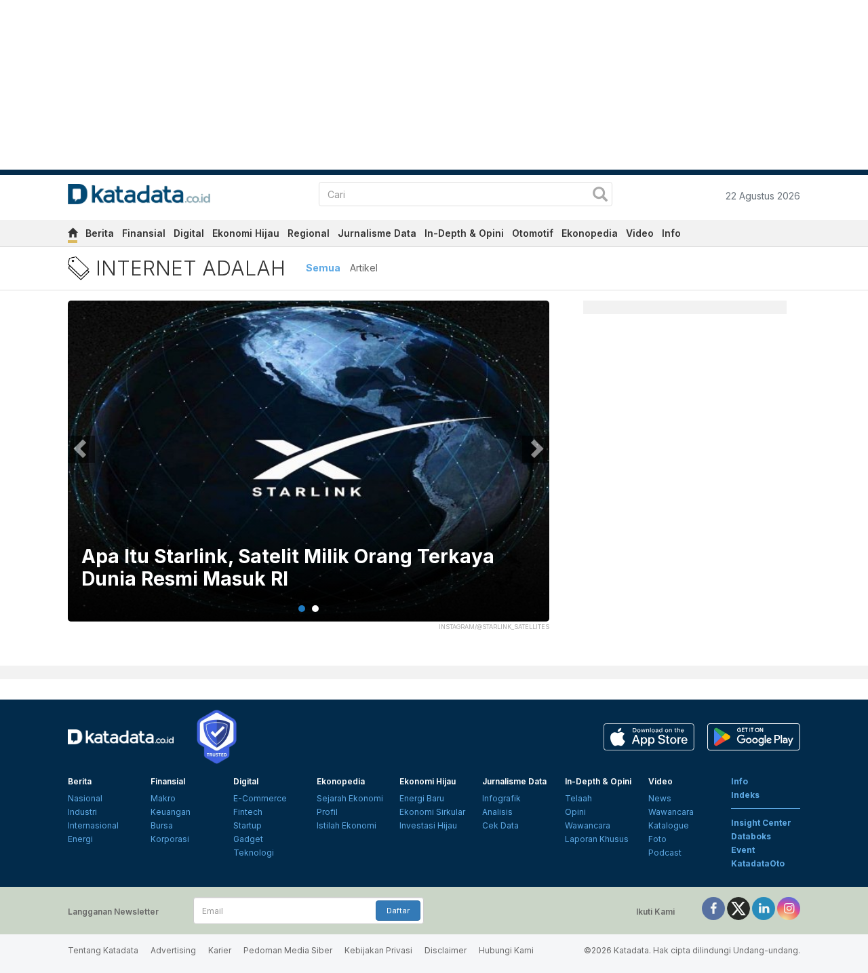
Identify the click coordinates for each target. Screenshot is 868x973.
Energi (80, 839)
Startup (247, 825)
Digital (189, 233)
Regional (309, 233)
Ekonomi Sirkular (432, 812)
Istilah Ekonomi (346, 825)
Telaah (578, 798)
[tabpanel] (308, 469)
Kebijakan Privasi (378, 950)
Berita (99, 233)
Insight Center (761, 823)
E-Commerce (260, 798)
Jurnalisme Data (377, 233)
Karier (219, 950)
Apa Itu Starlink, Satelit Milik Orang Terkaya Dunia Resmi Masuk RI (287, 568)
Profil (327, 812)
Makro (163, 798)
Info (671, 233)
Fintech (247, 812)
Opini (575, 812)
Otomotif (532, 233)
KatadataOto (758, 863)
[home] (72, 235)
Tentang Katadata (103, 950)
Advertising (173, 950)
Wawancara (587, 825)
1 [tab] (301, 608)
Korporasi (170, 839)
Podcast (665, 852)
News (659, 798)
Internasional (93, 825)
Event (743, 850)
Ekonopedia (589, 233)
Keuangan (171, 812)
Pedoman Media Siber (287, 950)
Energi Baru (421, 798)
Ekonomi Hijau (245, 233)
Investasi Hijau (428, 825)
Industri (82, 812)
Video (640, 233)
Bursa (162, 825)
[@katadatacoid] (788, 907)
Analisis (497, 812)
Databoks (751, 836)
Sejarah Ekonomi (350, 798)
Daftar (398, 910)
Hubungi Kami (506, 950)
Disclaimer (446, 950)
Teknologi (253, 852)
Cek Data (500, 825)
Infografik (501, 798)
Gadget (248, 839)
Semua (323, 267)
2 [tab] (315, 608)
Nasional (85, 798)
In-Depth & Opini (464, 233)
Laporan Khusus (597, 839)
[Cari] (600, 196)
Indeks (745, 795)
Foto (657, 839)
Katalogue (668, 825)
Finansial (143, 233)
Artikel (364, 267)
